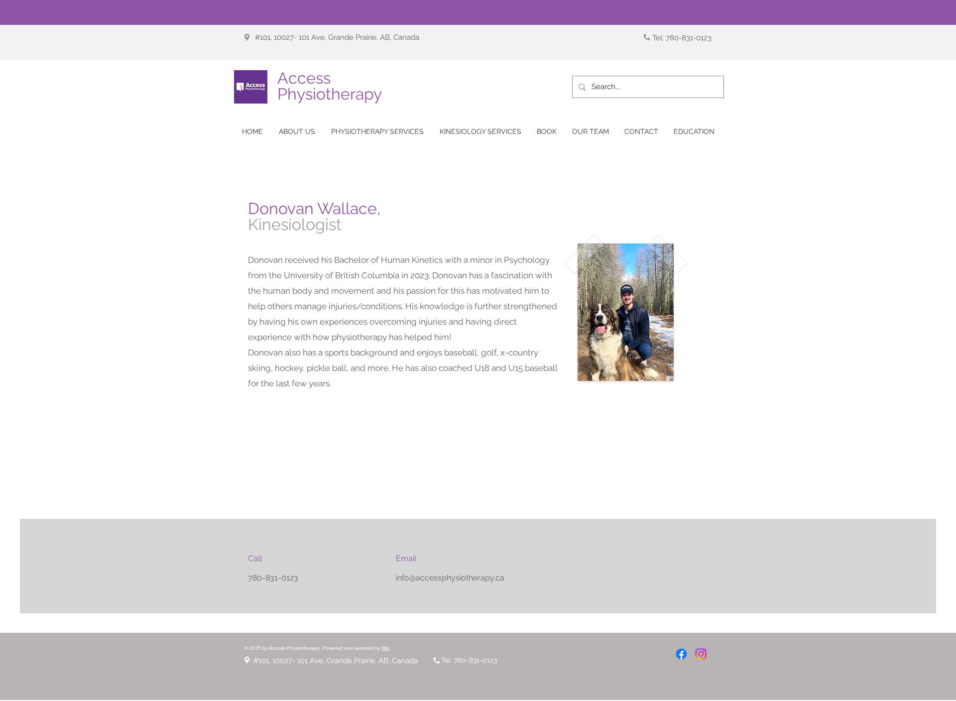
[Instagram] (701, 654)
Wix (385, 648)
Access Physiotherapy (329, 86)
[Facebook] (681, 654)
